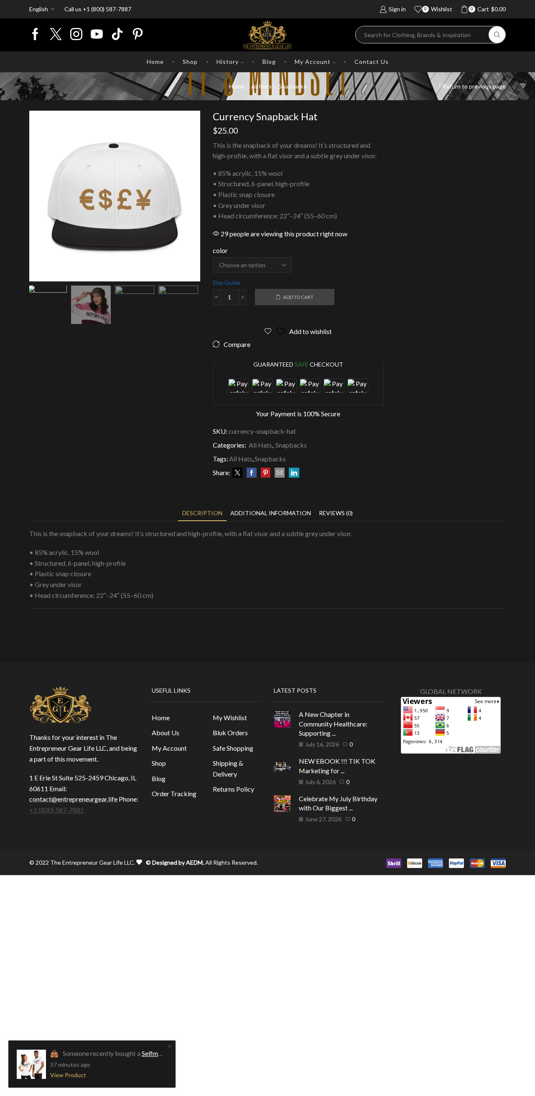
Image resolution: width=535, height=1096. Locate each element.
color (220, 250)
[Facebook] (35, 34)
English (38, 9)
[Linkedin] (117, 34)
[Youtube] (97, 34)
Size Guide (226, 282)
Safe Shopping (233, 748)
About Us (165, 733)
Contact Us (371, 61)
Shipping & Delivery (228, 768)
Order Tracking (174, 793)
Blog (269, 61)
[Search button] (497, 34)
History (228, 61)
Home (155, 61)
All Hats (261, 86)
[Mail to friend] (280, 472)
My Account (313, 61)
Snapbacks (292, 86)
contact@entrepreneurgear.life (73, 799)
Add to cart (298, 297)
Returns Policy (233, 789)
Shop (190, 61)
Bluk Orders (230, 733)
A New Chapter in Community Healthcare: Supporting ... (333, 723)
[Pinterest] (138, 34)
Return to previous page (474, 86)
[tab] (202, 513)
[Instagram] (76, 34)
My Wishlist (230, 717)
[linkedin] (293, 472)
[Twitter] (56, 34)
